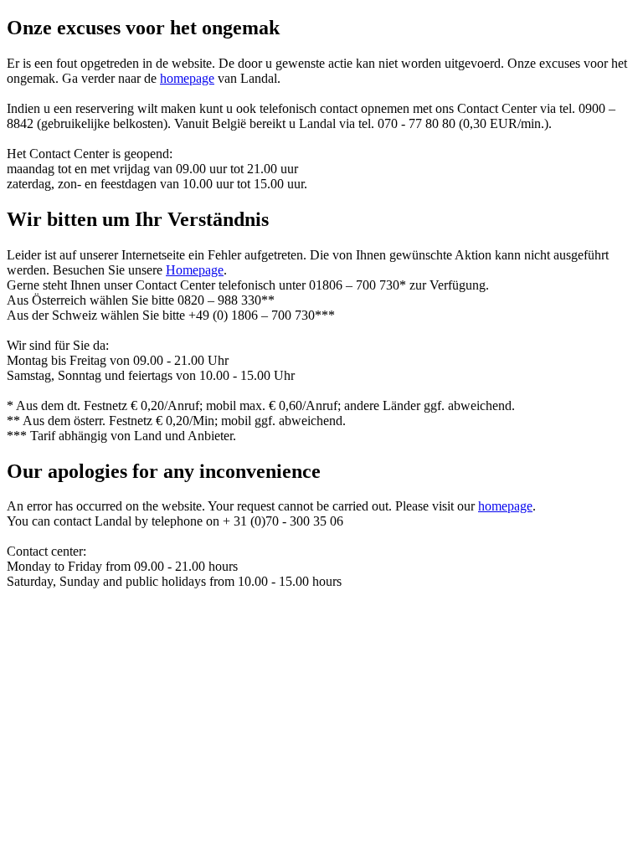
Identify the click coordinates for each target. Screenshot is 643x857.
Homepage (195, 270)
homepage (187, 78)
